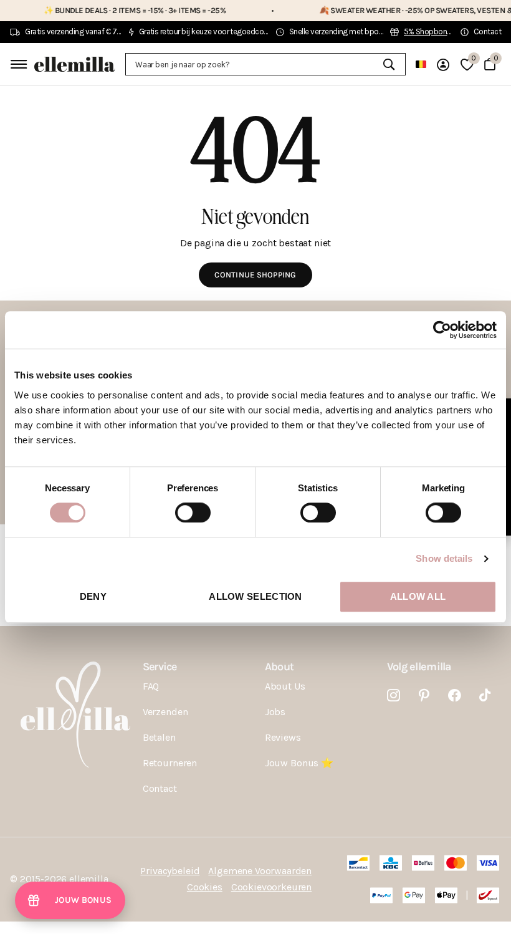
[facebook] (454, 695)
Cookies (204, 887)
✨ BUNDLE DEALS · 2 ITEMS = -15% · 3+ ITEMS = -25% (120, 10)
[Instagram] (393, 695)
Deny (93, 596)
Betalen (159, 737)
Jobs (275, 712)
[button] (70, 900)
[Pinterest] (424, 695)
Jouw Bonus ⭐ (299, 763)
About (279, 666)
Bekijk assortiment (17, 64)
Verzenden (165, 712)
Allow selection (255, 596)
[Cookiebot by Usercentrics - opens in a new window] (442, 329)
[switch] (193, 512)
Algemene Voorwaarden (260, 871)
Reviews (283, 737)
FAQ (151, 686)
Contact (160, 788)
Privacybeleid (169, 871)
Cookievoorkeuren (271, 887)
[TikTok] (484, 695)
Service (160, 666)
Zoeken (388, 64)
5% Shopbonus (430, 31)
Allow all (418, 596)
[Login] (443, 65)
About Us (285, 686)
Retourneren (170, 763)
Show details (444, 558)
